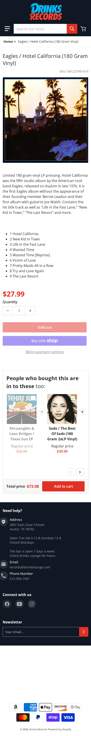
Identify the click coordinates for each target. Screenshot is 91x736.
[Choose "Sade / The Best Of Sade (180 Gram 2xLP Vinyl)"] (73, 398)
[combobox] (45, 29)
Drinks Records (38, 729)
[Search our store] (72, 29)
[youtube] (19, 604)
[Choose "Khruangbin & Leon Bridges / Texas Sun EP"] (32, 398)
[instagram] (31, 604)
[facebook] (7, 604)
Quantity (10, 301)
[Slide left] (70, 472)
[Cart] (83, 28)
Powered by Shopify (59, 729)
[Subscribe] (83, 632)
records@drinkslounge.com (30, 567)
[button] (7, 28)
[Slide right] (80, 472)
